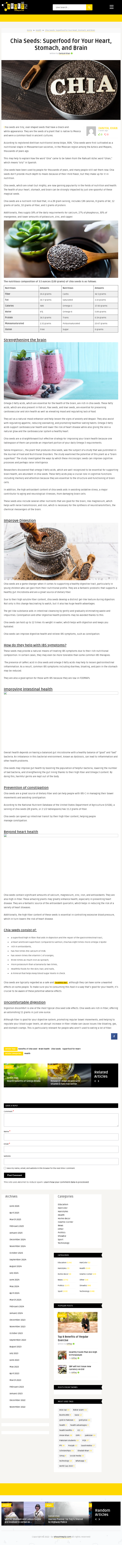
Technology (63, 1243)
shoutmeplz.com (62, 1536)
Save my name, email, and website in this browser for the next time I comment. (41, 1168)
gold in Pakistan (67, 1420)
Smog (62, 1456)
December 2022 (17, 1400)
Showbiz (62, 1236)
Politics (61, 1232)
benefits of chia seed (27, 1049)
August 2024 (16, 1266)
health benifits (66, 1430)
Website (7, 1156)
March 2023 (15, 1380)
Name (7, 1131)
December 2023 (17, 1320)
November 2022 (17, 1407)
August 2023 (15, 1346)
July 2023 (14, 1353)
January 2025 (16, 1232)
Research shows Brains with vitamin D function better (65, 1082)
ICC (80, 1430)
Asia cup (64, 1410)
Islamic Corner (65, 1222)
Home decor (64, 1218)
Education (63, 1204)
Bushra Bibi (65, 1415)
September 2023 (18, 1340)
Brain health (44, 1049)
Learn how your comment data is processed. (66, 1182)
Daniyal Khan (64, 53)
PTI (61, 1445)
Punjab (72, 1445)
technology (65, 1461)
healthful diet (61, 983)
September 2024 (18, 1259)
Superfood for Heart (71, 1049)
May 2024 (14, 1286)
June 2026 (14, 1206)
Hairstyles (63, 1211)
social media (77, 1456)
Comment (9, 1111)
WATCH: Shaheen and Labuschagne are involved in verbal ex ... (23, 1520)
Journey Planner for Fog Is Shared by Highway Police (65, 1520)
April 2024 (14, 1293)
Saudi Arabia (88, 1445)
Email (7, 1143)
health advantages (79, 1425)
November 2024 (18, 1246)
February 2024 (17, 1306)
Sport (60, 1239)
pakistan (90, 1435)
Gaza (78, 1415)
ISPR (78, 1435)
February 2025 (17, 1226)
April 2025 (14, 1212)
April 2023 (14, 1373)
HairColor (63, 1208)
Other (61, 1229)
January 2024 (16, 1313)
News (60, 1225)
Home (29, 30)
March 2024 (15, 1299)
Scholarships (66, 1451)
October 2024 (16, 1253)
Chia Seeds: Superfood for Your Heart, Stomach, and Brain (70, 30)
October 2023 (16, 1333)
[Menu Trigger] (111, 6)
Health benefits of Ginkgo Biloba (24, 1081)
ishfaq (69, 1344)
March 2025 (15, 1219)
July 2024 (14, 1273)
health (63, 1425)
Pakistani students (69, 1440)
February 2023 (17, 1386)
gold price (84, 1420)
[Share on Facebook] (114, 1038)
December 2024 (18, 1239)
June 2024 (14, 1279)
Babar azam (80, 1410)
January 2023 (16, 1393)
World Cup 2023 (66, 1466)
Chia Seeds (56, 1049)
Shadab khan (85, 1451)
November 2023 (17, 1326)
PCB (85, 1440)
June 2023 (14, 1360)
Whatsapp (81, 1461)
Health (38, 30)
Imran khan (65, 1435)
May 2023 (14, 1366)
